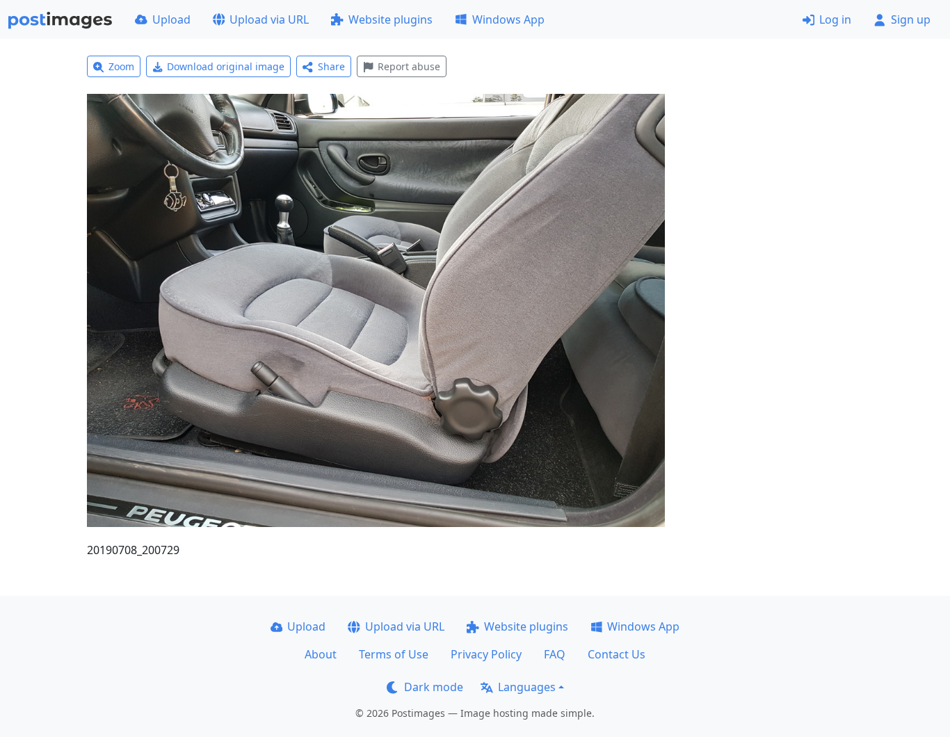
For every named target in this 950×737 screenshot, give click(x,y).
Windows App (508, 19)
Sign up (911, 19)
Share (331, 66)
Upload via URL (269, 19)
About (321, 654)
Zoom (121, 66)
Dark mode (433, 687)
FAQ (554, 654)
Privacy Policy (486, 654)
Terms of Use (393, 654)
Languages (527, 687)
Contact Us (616, 654)
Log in (835, 19)
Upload (171, 19)
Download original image (225, 66)
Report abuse (409, 66)
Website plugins (390, 19)
